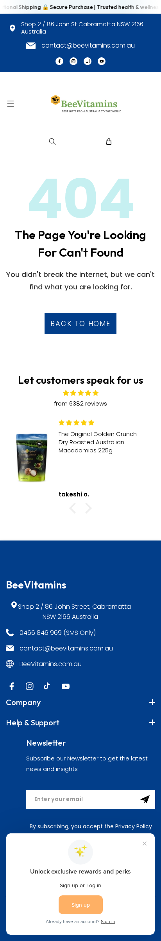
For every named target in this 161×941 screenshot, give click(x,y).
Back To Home (80, 323)
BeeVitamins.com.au (51, 663)
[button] (10, 103)
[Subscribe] (145, 799)
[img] (80, 393)
